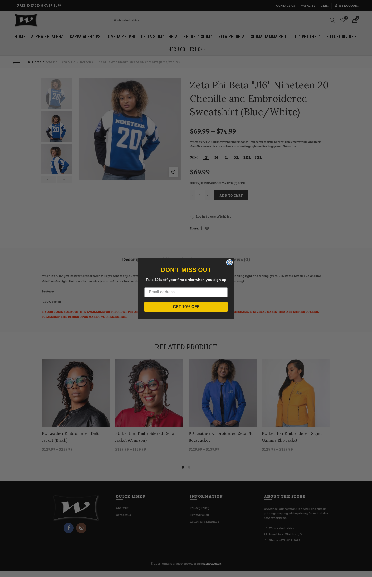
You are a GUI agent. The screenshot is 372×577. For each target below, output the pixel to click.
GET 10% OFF (186, 307)
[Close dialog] (229, 262)
